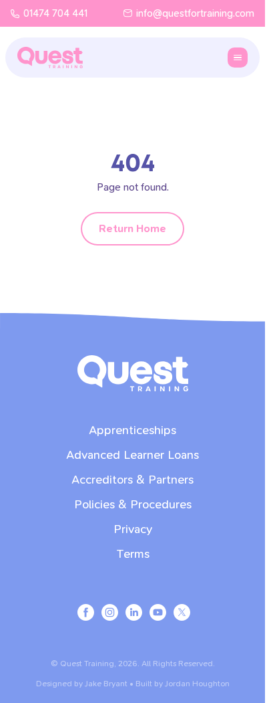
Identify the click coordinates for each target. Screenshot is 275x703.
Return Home (132, 228)
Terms (133, 554)
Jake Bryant (106, 683)
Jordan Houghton (197, 683)
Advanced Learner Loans (132, 455)
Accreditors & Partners (132, 480)
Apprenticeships (132, 430)
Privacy (132, 529)
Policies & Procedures (133, 505)
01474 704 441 (55, 13)
